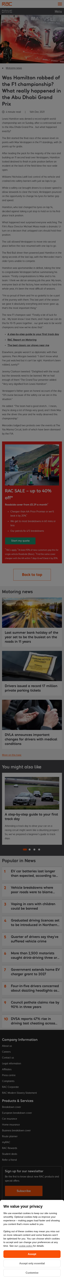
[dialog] (32, 1240)
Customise (32, 1272)
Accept (32, 1254)
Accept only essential (32, 1263)
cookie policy (26, 1245)
